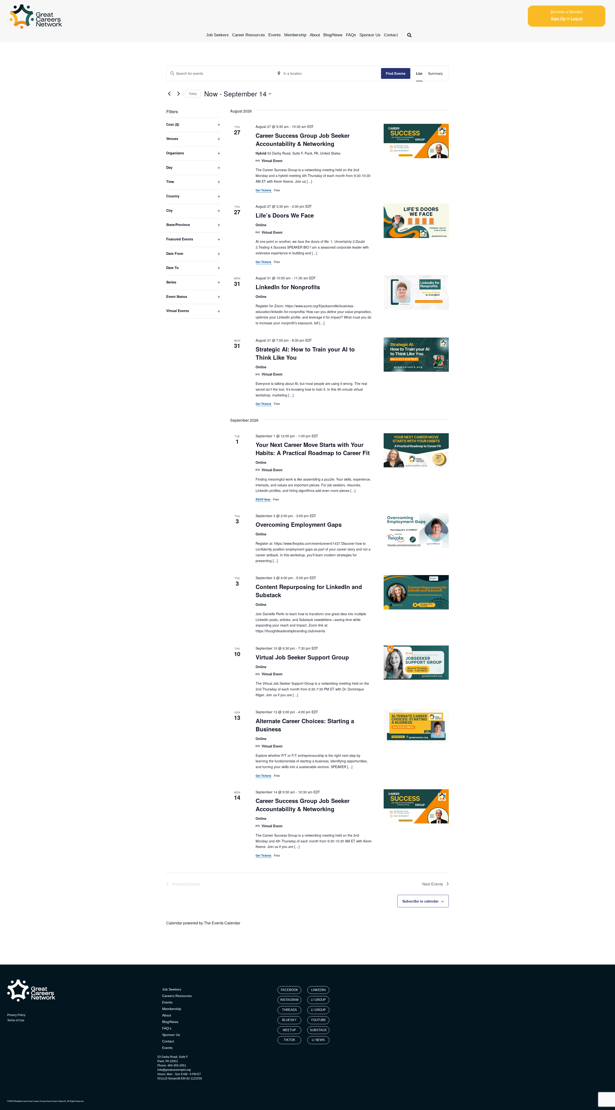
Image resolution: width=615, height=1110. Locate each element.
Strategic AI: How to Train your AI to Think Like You (305, 353)
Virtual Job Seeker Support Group (302, 657)
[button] (409, 35)
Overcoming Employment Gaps (299, 524)
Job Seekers (217, 35)
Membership (295, 35)
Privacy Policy (16, 1015)
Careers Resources (177, 996)
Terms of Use (15, 1020)
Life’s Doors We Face (285, 215)
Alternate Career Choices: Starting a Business (305, 725)
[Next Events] (178, 94)
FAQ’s (166, 1028)
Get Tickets (264, 190)
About (315, 35)
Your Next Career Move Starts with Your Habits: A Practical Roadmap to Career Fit (313, 448)
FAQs (351, 35)
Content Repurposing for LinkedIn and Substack (309, 591)
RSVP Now (263, 499)
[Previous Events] (169, 94)
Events (274, 35)
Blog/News (333, 35)
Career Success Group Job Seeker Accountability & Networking (303, 139)
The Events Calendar (222, 923)
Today (193, 93)
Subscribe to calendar (420, 901)
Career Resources (248, 35)
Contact (391, 35)
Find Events (396, 73)
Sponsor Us (370, 35)
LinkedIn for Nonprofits (288, 287)
